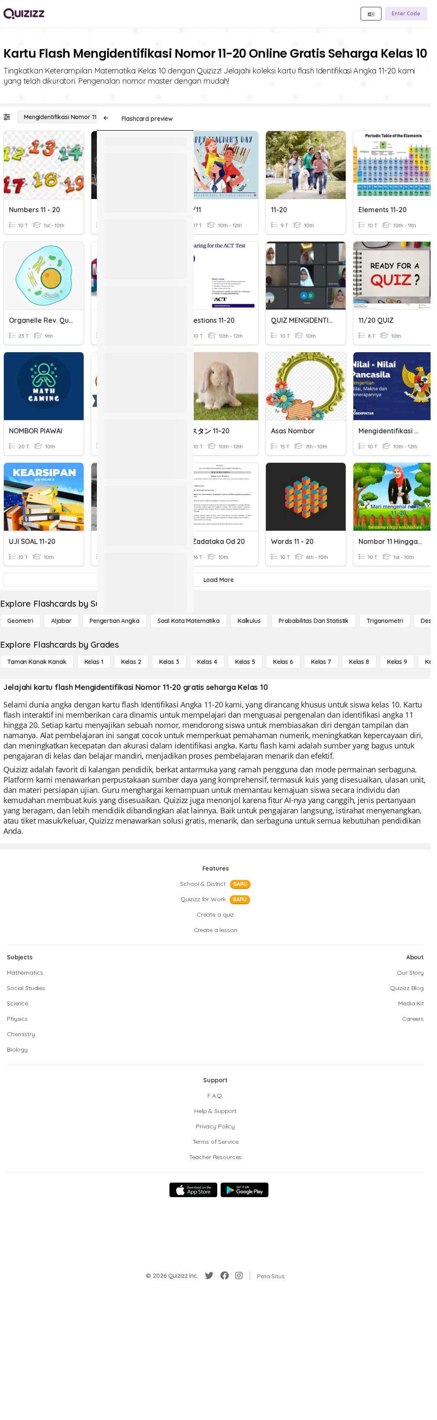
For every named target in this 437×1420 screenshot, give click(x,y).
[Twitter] (209, 1276)
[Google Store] (244, 1190)
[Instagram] (239, 1276)
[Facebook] (224, 1276)
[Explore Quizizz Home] (23, 13)
